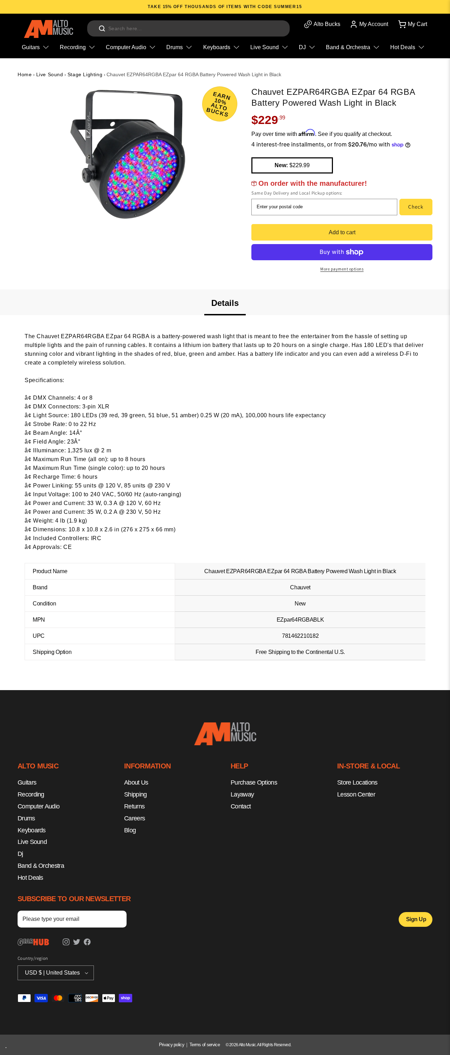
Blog (130, 830)
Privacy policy (171, 1044)
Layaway (242, 794)
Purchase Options (254, 782)
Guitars (27, 782)
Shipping (135, 794)
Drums (26, 818)
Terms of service (204, 1044)
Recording (31, 794)
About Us (136, 782)
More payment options (342, 268)
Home (25, 74)
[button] (412, 24)
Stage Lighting (85, 74)
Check (415, 206)
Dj (20, 853)
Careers (134, 818)
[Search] (101, 28)
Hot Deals (30, 877)
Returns (134, 806)
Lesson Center (356, 794)
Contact (241, 806)
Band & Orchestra (41, 865)
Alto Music (247, 1044)
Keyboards (32, 830)
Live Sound (49, 74)
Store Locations (357, 782)
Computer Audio (38, 806)
